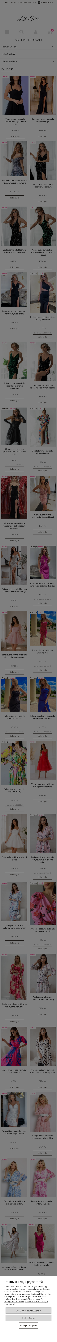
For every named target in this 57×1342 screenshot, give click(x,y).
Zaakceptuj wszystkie (28, 1325)
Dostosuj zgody (28, 1318)
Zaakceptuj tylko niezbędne (28, 1310)
